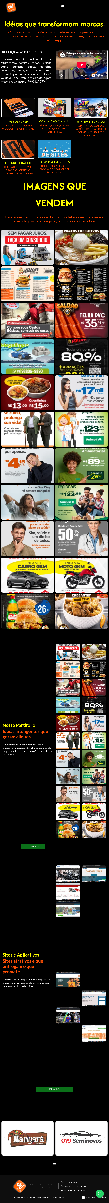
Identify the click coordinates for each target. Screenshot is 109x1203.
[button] (63, 5)
